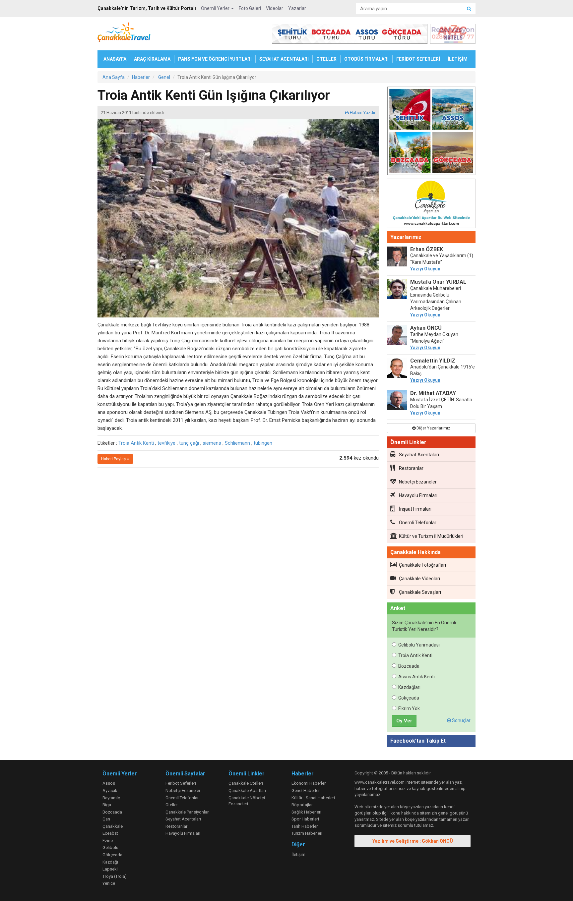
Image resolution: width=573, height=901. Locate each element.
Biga (106, 804)
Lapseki (110, 869)
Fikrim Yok (409, 708)
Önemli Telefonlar (417, 522)
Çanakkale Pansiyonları (187, 812)
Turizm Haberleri (306, 833)
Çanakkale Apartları (247, 790)
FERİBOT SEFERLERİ (418, 59)
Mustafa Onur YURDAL (438, 282)
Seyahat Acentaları (419, 454)
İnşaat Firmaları (415, 509)
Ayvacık (109, 790)
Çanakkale (112, 826)
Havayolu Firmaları (418, 495)
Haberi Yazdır (362, 112)
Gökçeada (408, 698)
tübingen (263, 443)
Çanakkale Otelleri (245, 783)
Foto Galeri (250, 8)
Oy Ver (404, 721)
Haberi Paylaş (114, 459)
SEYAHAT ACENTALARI (284, 59)
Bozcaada (408, 666)
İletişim (298, 854)
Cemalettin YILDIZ (432, 361)
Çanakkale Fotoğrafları (422, 565)
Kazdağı (110, 862)
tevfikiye (166, 443)
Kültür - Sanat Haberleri (313, 797)
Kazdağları (409, 687)
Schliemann (237, 443)
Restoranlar (411, 468)
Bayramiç (111, 797)
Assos (108, 783)
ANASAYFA (114, 59)
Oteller (171, 804)
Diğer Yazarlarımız (432, 428)
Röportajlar (302, 804)
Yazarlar (297, 8)
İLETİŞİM (458, 59)
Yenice (108, 883)
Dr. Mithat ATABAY (433, 393)
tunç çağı (189, 443)
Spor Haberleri (305, 819)
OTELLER (326, 59)
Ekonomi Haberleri (309, 783)
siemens (212, 443)
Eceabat (110, 833)
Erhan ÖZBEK (426, 249)
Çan (106, 819)
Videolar (274, 8)
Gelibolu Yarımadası (419, 645)
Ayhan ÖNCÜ (426, 328)
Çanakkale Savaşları (420, 592)
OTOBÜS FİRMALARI (366, 59)
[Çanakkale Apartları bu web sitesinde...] (431, 204)
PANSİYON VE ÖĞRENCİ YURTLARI (215, 59)
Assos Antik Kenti (416, 676)
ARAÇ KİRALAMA (152, 59)
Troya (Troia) (114, 876)
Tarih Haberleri (305, 826)
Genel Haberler (305, 790)
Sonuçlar (461, 720)
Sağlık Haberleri (306, 812)
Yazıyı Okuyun (425, 268)
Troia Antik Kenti (136, 443)
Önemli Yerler (215, 8)
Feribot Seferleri (180, 783)
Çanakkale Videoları (419, 578)
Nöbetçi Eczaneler (418, 481)
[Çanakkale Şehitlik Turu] (431, 132)
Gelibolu (110, 847)
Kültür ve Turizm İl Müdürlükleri (431, 536)
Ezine (107, 840)
